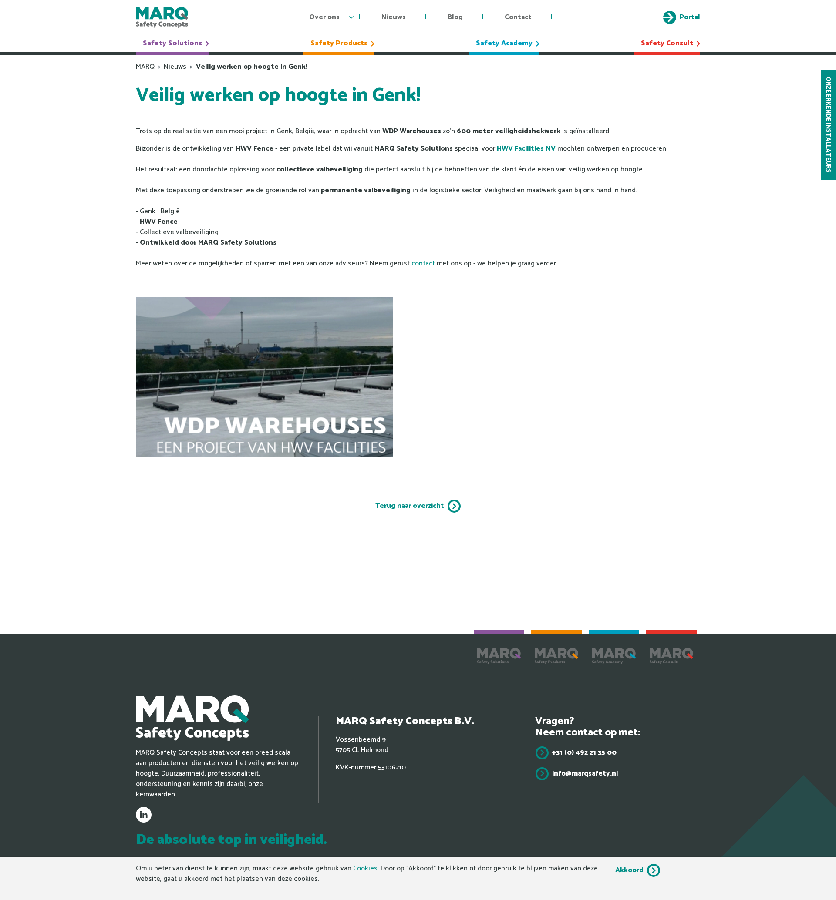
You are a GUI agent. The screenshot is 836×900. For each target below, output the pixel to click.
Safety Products (338, 43)
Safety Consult (667, 43)
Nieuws (393, 17)
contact (423, 263)
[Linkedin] (144, 815)
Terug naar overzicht (409, 506)
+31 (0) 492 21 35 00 (584, 753)
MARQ (145, 67)
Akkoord (629, 870)
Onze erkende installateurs (828, 125)
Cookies (365, 868)
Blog (455, 17)
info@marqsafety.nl (585, 773)
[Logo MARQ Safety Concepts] (162, 17)
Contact (518, 17)
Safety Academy (504, 43)
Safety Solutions (172, 43)
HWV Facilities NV (526, 148)
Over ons (324, 17)
